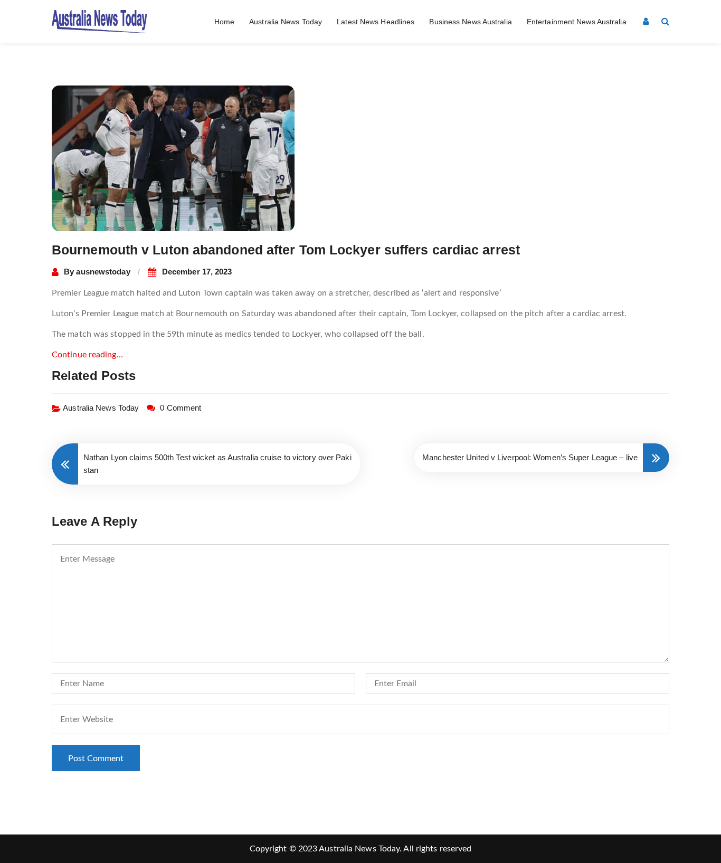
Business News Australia (470, 21)
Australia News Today (285, 21)
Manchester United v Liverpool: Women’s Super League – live (530, 457)
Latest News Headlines (375, 21)
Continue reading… (87, 354)
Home (224, 21)
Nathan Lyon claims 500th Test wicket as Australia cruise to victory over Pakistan (217, 464)
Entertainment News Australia (577, 21)
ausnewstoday (103, 271)
